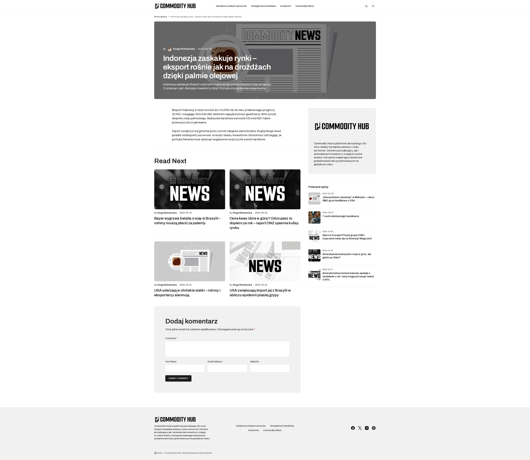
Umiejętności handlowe (282, 425)
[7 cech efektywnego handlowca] (314, 217)
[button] (366, 6)
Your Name (171, 361)
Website (254, 361)
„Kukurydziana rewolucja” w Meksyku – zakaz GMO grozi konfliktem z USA (348, 199)
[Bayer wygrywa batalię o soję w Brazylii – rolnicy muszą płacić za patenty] (189, 189)
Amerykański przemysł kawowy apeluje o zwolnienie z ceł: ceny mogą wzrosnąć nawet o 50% (348, 276)
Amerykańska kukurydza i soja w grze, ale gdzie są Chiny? (346, 256)
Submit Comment (178, 378)
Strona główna (160, 16)
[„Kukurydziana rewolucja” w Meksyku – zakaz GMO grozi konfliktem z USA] (314, 198)
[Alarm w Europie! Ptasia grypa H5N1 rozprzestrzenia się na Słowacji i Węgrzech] (314, 236)
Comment (171, 338)
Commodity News (272, 430)
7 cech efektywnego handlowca (340, 216)
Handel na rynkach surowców (251, 425)
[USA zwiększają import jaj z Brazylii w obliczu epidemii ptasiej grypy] (265, 261)
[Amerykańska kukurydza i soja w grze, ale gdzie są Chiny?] (314, 255)
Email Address (215, 361)
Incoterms (253, 430)
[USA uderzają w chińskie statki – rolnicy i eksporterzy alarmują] (189, 261)
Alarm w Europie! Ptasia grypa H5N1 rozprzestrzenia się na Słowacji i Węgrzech (347, 237)
